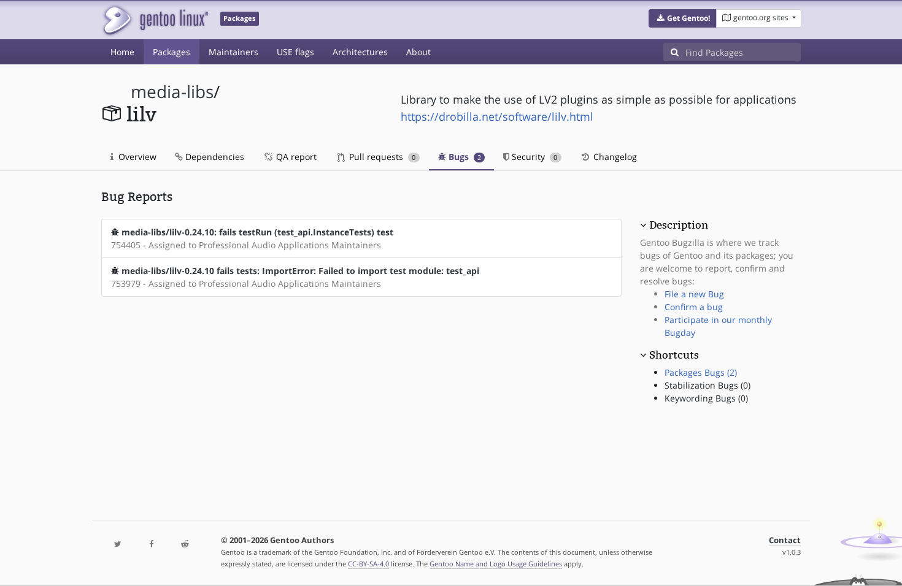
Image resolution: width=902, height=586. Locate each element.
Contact (785, 540)
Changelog (614, 156)
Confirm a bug (694, 307)
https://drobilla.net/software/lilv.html (497, 116)
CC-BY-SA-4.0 (368, 563)
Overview (136, 156)
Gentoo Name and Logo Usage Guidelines (496, 563)
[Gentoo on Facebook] (151, 544)
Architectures (360, 52)
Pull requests (381, 156)
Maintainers (233, 52)
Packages (171, 52)
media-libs (172, 91)
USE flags (295, 52)
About (418, 52)
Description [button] (678, 225)
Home (122, 52)
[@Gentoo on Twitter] (117, 544)
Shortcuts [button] (674, 355)
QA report (295, 156)
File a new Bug (694, 294)
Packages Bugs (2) (701, 372)
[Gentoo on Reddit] (184, 544)
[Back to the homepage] (155, 20)
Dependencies (213, 156)
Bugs (463, 156)
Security (533, 156)
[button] (683, 18)
